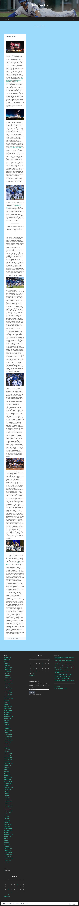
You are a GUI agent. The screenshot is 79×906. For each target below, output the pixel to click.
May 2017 (7, 748)
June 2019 (7, 700)
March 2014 (7, 822)
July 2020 (7, 685)
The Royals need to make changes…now (64, 666)
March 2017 (7, 752)
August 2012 (8, 860)
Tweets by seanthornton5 (60, 688)
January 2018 (8, 732)
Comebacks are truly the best (62, 678)
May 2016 (7, 771)
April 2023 (7, 661)
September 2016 (9, 763)
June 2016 (7, 769)
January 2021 (8, 677)
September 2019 (9, 698)
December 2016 (8, 757)
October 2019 (8, 696)
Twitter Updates (57, 686)
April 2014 (7, 820)
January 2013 (8, 850)
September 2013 (9, 834)
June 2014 (7, 816)
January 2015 (8, 803)
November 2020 (9, 681)
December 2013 (8, 828)
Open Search (74, 19)
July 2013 (7, 838)
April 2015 (7, 797)
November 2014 (8, 807)
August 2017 (8, 742)
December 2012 (8, 852)
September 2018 (9, 716)
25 (11, 892)
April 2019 (7, 702)
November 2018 (8, 712)
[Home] (38, 11)
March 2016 (7, 775)
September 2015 (9, 787)
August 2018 (8, 718)
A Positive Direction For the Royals (63, 664)
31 (8, 894)
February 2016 (8, 777)
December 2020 (9, 679)
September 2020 (9, 683)
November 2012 (8, 854)
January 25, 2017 (11, 638)
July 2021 (7, 673)
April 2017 (7, 750)
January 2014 (8, 826)
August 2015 (8, 789)
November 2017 (8, 736)
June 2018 (7, 722)
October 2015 (8, 785)
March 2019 (7, 704)
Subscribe (32, 692)
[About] (41, 11)
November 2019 (8, 694)
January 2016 (8, 779)
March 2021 (7, 675)
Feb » (8, 896)
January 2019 (8, 708)
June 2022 (7, 663)
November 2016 (8, 759)
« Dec (5, 896)
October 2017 (8, 738)
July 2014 (7, 814)
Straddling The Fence (11, 36)
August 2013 (8, 836)
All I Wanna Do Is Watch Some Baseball (64, 680)
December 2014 (8, 805)
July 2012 (7, 862)
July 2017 (7, 744)
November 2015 (8, 783)
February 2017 (8, 754)
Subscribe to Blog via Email (34, 681)
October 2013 (8, 832)
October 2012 (8, 856)
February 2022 (8, 667)
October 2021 (8, 671)
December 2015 (8, 781)
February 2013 (8, 848)
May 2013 (7, 842)
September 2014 (9, 811)
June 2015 (7, 793)
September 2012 (9, 858)
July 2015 (7, 791)
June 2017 (7, 746)
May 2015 (7, 795)
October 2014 (8, 809)
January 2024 (8, 659)
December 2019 (8, 693)
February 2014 (8, 824)
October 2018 (8, 714)
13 (17, 886)
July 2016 (7, 767)
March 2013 (7, 846)
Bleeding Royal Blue (39, 5)
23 (5, 892)
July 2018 (7, 720)
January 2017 (8, 755)
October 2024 (8, 657)
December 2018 (8, 710)
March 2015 (7, 799)
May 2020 (7, 687)
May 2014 (7, 818)
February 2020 (8, 689)
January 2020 (8, 691)
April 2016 (7, 773)
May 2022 (7, 665)
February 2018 (8, 730)
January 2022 (8, 669)
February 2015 (8, 801)
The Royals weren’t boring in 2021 (63, 676)
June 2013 (7, 840)
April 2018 (7, 726)
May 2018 (7, 724)
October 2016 (8, 761)
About (7, 19)
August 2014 (8, 813)
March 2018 (7, 728)
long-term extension (15, 147)
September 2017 (9, 740)
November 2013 (8, 830)
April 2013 (7, 844)
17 (8, 889)
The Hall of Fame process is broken (63, 674)
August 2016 (8, 765)
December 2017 (8, 734)
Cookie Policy (25, 903)
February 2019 (8, 706)
